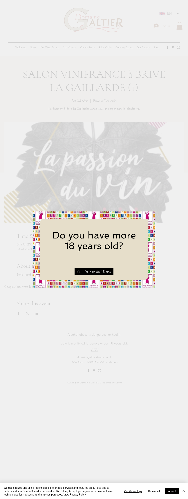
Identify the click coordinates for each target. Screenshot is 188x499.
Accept (172, 491)
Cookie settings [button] (133, 491)
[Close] (183, 491)
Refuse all (154, 491)
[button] (94, 271)
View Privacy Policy (75, 494)
